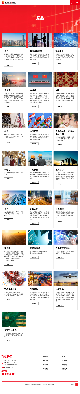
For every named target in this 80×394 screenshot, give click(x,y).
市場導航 (45, 369)
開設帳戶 (45, 356)
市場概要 (45, 365)
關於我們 (45, 361)
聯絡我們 (7, 356)
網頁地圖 (64, 369)
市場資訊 (64, 365)
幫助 (63, 356)
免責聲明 (64, 361)
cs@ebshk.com (8, 367)
